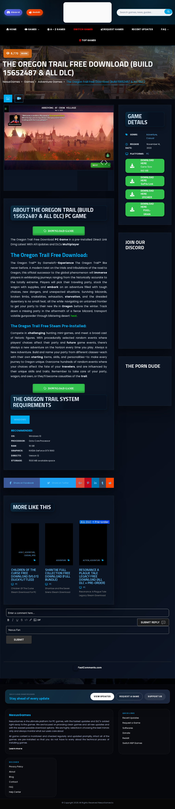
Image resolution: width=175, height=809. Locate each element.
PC (16, 584)
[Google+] (80, 483)
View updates (102, 696)
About (12, 771)
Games (32, 29)
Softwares (128, 728)
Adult (21, 552)
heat (74, 316)
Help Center (15, 791)
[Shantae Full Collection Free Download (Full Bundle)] (59, 544)
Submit (19, 639)
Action (86, 560)
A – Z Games (57, 29)
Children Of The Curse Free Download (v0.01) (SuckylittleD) (24, 574)
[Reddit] (110, 483)
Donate (126, 732)
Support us (155, 696)
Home (12, 29)
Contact (13, 781)
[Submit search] (168, 11)
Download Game (61, 231)
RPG (34, 555)
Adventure (30, 552)
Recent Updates (131, 717)
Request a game (129, 696)
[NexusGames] (87, 12)
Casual (27, 555)
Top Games (88, 40)
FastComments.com (90, 667)
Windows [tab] (20, 419)
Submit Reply (150, 622)
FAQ (163, 29)
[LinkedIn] (95, 483)
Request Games (113, 29)
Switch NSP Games (132, 743)
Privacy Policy (16, 766)
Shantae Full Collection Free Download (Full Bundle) (57, 574)
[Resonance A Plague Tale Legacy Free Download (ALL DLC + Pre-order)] (93, 544)
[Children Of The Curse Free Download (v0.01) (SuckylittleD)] (25, 544)
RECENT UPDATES (142, 29)
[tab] (8, 98)
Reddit (126, 738)
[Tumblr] (102, 483)
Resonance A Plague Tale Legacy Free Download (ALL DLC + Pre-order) (92, 576)
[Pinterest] (88, 483)
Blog (11, 776)
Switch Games (83, 29)
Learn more (15, 748)
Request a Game (131, 722)
